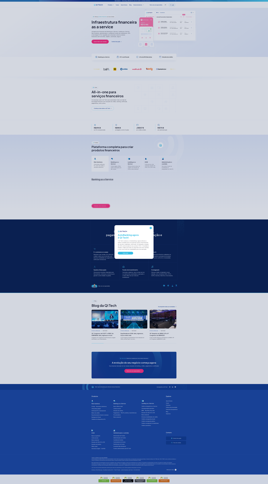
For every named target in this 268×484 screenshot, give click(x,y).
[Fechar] (151, 228)
